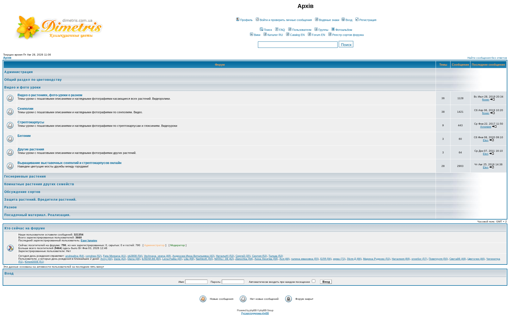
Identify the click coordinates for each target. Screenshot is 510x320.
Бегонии (24, 136)
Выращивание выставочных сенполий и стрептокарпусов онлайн (69, 163)
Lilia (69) (189, 258)
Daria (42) (120, 258)
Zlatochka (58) (244, 258)
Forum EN (318, 34)
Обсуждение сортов (22, 192)
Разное (10, 207)
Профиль (246, 20)
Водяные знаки (329, 20)
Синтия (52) (259, 255)
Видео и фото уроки (22, 87)
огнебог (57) (419, 258)
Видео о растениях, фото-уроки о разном (50, 95)
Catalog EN (297, 34)
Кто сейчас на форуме (25, 228)
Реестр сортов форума (348, 34)
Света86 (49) (457, 258)
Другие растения (31, 149)
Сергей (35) (243, 255)
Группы (323, 29)
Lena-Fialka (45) (172, 258)
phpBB (253, 310)
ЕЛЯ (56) (326, 258)
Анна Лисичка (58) (266, 258)
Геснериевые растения (25, 176)
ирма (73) (339, 258)
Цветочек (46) (476, 258)
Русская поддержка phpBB (255, 313)
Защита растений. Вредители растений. (40, 199)
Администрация (18, 72)
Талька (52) (276, 255)
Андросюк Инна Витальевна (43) (193, 255)
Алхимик (485, 126)
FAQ (282, 29)
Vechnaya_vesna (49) (157, 255)
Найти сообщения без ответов (487, 57)
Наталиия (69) (401, 258)
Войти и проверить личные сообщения (286, 20)
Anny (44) (106, 258)
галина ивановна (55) (305, 258)
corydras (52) (93, 255)
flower (485, 99)
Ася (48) (284, 258)
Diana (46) (134, 258)
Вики (257, 34)
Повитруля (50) (438, 258)
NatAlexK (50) (204, 258)
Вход (349, 20)
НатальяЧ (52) (225, 255)
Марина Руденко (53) (376, 258)
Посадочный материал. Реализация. (37, 215)
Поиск (268, 29)
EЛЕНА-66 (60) (151, 258)
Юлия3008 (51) (34, 261)
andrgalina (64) (74, 255)
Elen (485, 140)
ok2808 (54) (135, 255)
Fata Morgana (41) (114, 255)
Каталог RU (275, 34)
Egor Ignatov (89, 240)
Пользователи (301, 29)
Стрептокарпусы (31, 122)
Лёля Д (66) (354, 258)
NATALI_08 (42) (224, 258)
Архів (7, 57)
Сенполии (25, 109)
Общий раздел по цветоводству (33, 80)
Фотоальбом (343, 29)
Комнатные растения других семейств (39, 184)
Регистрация (367, 20)
